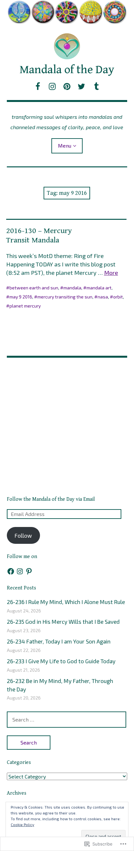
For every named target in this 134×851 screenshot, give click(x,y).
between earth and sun (33, 287)
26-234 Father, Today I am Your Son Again (59, 641)
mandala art (99, 287)
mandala (72, 287)
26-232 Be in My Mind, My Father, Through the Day (60, 684)
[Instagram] (20, 571)
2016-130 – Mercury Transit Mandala (39, 235)
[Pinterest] (29, 571)
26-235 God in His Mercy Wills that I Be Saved (63, 621)
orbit (118, 296)
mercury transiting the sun (64, 296)
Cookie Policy (22, 824)
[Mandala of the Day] (67, 12)
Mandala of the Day (67, 69)
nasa (103, 296)
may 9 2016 (20, 296)
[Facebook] (11, 571)
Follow (23, 535)
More (111, 272)
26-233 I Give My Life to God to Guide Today (61, 661)
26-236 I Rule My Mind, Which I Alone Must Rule (66, 602)
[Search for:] (67, 719)
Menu (64, 145)
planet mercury (25, 305)
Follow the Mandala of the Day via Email (51, 499)
